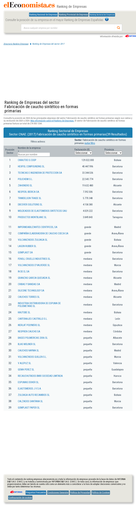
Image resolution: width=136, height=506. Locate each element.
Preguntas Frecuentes (36, 492)
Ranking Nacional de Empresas (43, 14)
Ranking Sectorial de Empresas (102, 15)
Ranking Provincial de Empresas (73, 14)
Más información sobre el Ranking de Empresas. (52, 120)
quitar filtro (89, 143)
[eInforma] (16, 490)
